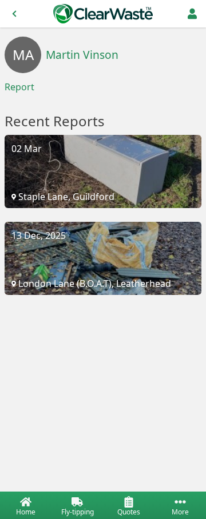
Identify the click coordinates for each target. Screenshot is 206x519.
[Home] (103, 13)
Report (19, 87)
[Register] (192, 13)
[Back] (14, 13)
